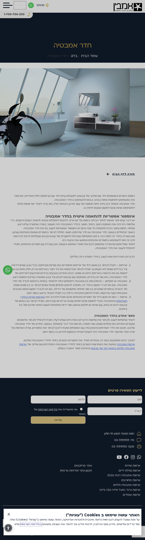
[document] (72, 270)
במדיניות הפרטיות (31, 524)
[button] (8, 514)
